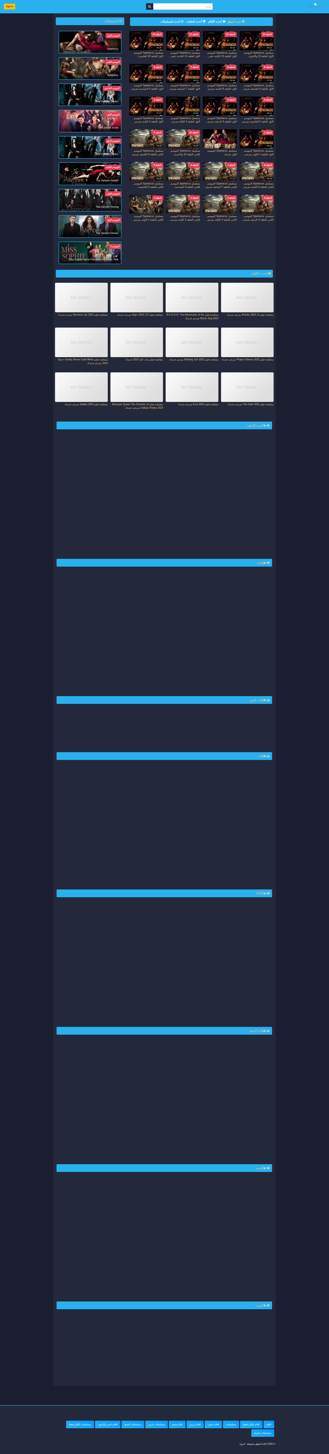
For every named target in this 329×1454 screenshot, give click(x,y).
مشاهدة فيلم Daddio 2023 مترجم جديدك (86, 404)
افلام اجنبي (213, 1424)
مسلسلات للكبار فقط (80, 1424)
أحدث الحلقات (194, 21)
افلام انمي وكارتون (108, 1424)
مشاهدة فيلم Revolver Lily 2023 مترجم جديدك (83, 314)
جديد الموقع (235, 21)
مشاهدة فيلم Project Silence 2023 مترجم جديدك (247, 359)
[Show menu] (321, 6)
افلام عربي (195, 1424)
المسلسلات (111, 21)
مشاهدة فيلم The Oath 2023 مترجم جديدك (251, 404)
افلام (268, 1424)
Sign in (9, 6)
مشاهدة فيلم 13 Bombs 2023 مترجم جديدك (250, 314)
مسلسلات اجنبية (132, 1424)
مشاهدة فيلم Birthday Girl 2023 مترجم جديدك (193, 359)
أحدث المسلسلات (171, 21)
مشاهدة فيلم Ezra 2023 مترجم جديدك (198, 404)
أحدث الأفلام (215, 21)
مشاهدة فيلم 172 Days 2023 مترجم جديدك (140, 314)
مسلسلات (231, 1424)
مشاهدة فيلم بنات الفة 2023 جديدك (144, 359)
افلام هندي (177, 1424)
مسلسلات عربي (156, 1424)
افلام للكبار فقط (251, 1424)
